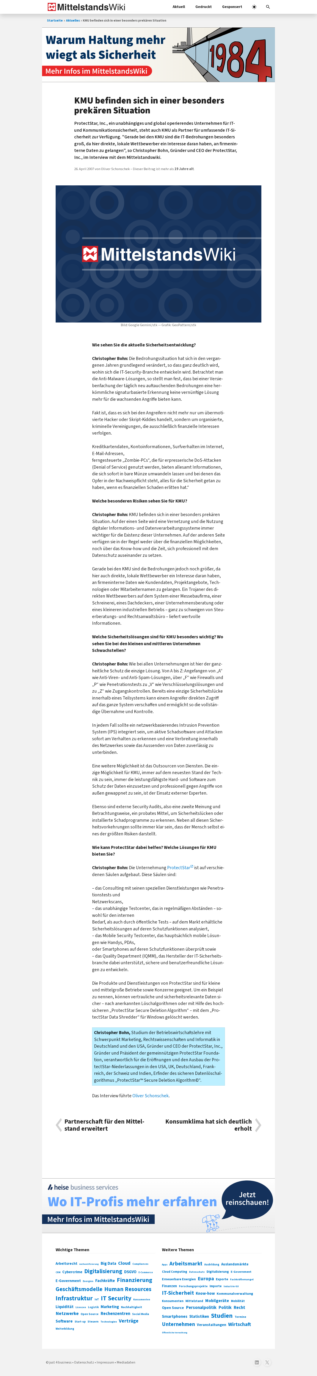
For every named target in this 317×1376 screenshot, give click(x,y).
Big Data (108, 1263)
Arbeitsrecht (66, 1263)
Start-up (80, 1322)
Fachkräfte (105, 1281)
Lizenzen (80, 1307)
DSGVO (130, 1272)
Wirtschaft (239, 1324)
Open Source (90, 1314)
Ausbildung (211, 1264)
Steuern (93, 1322)
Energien (88, 1281)
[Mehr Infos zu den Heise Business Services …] (158, 1206)
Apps (165, 1264)
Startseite (55, 20)
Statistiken (199, 1316)
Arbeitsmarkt (185, 1264)
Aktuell (179, 6)
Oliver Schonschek (150, 1096)
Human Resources (127, 1289)
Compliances (140, 1264)
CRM (58, 1272)
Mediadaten (126, 1362)
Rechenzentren (115, 1313)
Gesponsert (232, 6)
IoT (97, 1299)
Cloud (124, 1263)
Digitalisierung (103, 1271)
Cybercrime (72, 1272)
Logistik (93, 1307)
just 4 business (60, 1362)
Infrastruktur (74, 1298)
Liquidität (65, 1307)
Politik (225, 1307)
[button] (268, 7)
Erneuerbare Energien (179, 1279)
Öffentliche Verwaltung (174, 1332)
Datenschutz (197, 1272)
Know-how (205, 1293)
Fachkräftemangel (242, 1279)
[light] (254, 7)
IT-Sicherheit (178, 1293)
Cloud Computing (174, 1272)
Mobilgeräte (217, 1301)
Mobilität (238, 1301)
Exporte (222, 1279)
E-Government (68, 1281)
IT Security (116, 1298)
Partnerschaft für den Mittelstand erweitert (104, 1125)
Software (64, 1321)
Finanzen (169, 1286)
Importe (216, 1286)
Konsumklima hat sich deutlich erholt (208, 1125)
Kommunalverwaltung (235, 1293)
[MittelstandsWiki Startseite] (85, 7)
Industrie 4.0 (231, 1286)
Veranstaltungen (211, 1324)
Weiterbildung (65, 1329)
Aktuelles (73, 20)
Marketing (110, 1307)
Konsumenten (141, 1299)
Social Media (140, 1314)
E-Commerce (145, 1272)
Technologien (108, 1322)
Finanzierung (134, 1280)
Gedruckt (203, 6)
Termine (240, 1317)
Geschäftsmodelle (79, 1289)
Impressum (105, 1362)
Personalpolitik (201, 1307)
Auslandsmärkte (234, 1264)
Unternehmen (178, 1324)
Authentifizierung (89, 1264)
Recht (239, 1307)
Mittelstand (194, 1301)
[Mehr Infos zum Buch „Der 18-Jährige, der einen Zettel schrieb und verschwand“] (158, 55)
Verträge (128, 1320)
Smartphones (174, 1316)
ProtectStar (178, 867)
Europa (206, 1278)
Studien (222, 1315)
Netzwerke (67, 1313)
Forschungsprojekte (193, 1286)
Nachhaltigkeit (131, 1307)
